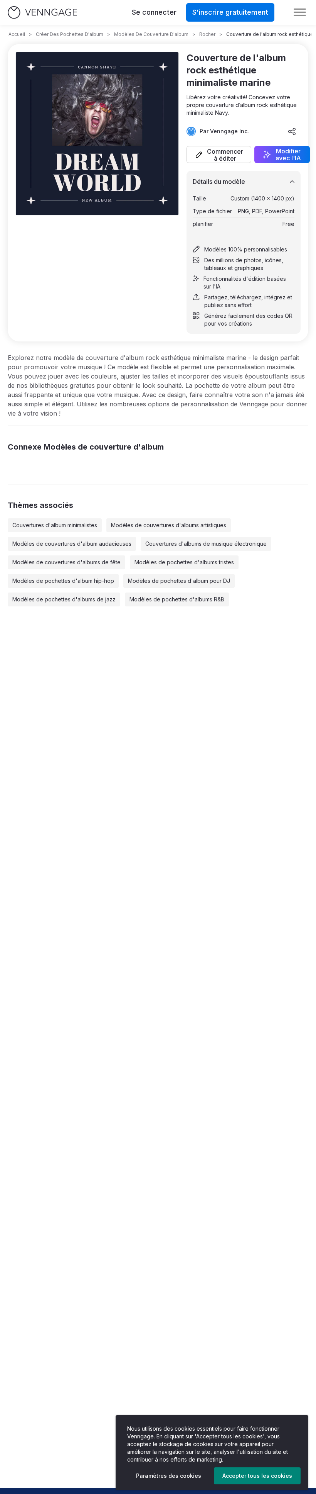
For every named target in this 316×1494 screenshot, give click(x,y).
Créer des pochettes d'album (69, 34)
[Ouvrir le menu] (299, 12)
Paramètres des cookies (168, 1475)
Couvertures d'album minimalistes (54, 525)
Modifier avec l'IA (288, 154)
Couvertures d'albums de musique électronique (206, 543)
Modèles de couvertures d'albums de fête (66, 562)
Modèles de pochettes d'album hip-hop (63, 580)
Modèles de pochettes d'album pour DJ (179, 580)
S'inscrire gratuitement (230, 12)
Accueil (16, 34)
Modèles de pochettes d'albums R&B (176, 599)
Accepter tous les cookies (257, 1475)
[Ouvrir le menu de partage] (292, 131)
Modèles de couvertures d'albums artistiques (168, 525)
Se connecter (154, 12)
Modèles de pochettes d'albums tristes (184, 562)
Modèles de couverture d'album (151, 34)
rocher (207, 34)
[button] (219, 154)
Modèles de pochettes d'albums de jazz (64, 599)
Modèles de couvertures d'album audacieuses (71, 543)
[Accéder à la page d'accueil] (42, 12)
